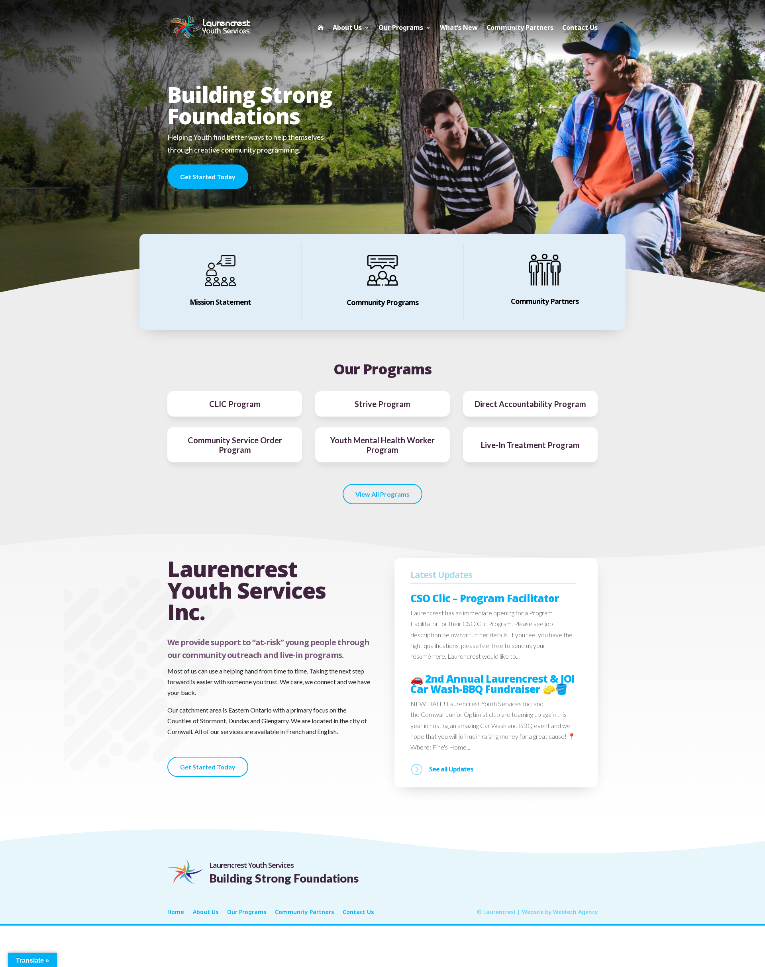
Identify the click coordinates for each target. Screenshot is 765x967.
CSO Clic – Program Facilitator (484, 598)
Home (175, 912)
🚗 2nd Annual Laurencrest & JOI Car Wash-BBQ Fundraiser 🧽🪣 (492, 683)
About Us (347, 27)
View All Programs (382, 494)
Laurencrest (499, 912)
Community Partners (519, 27)
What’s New (459, 27)
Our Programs (401, 27)
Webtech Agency (575, 912)
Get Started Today (207, 176)
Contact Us (580, 27)
